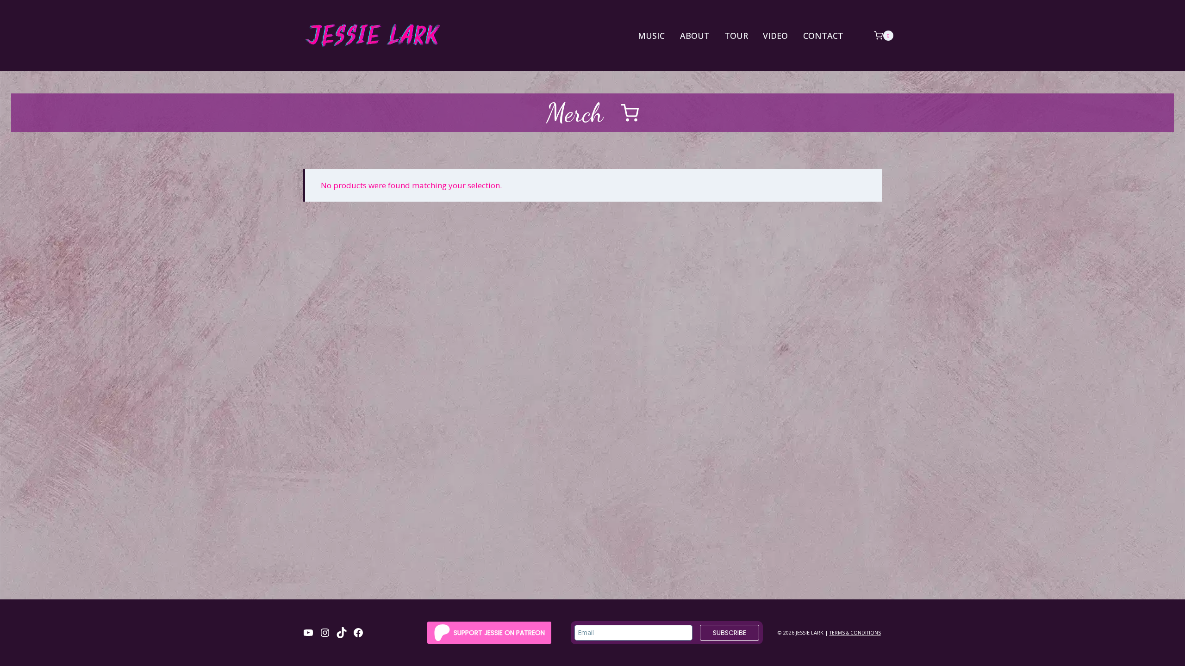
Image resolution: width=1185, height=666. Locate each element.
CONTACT (823, 35)
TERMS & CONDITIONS (855, 632)
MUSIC (651, 35)
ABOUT (695, 35)
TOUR (736, 35)
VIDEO (775, 35)
